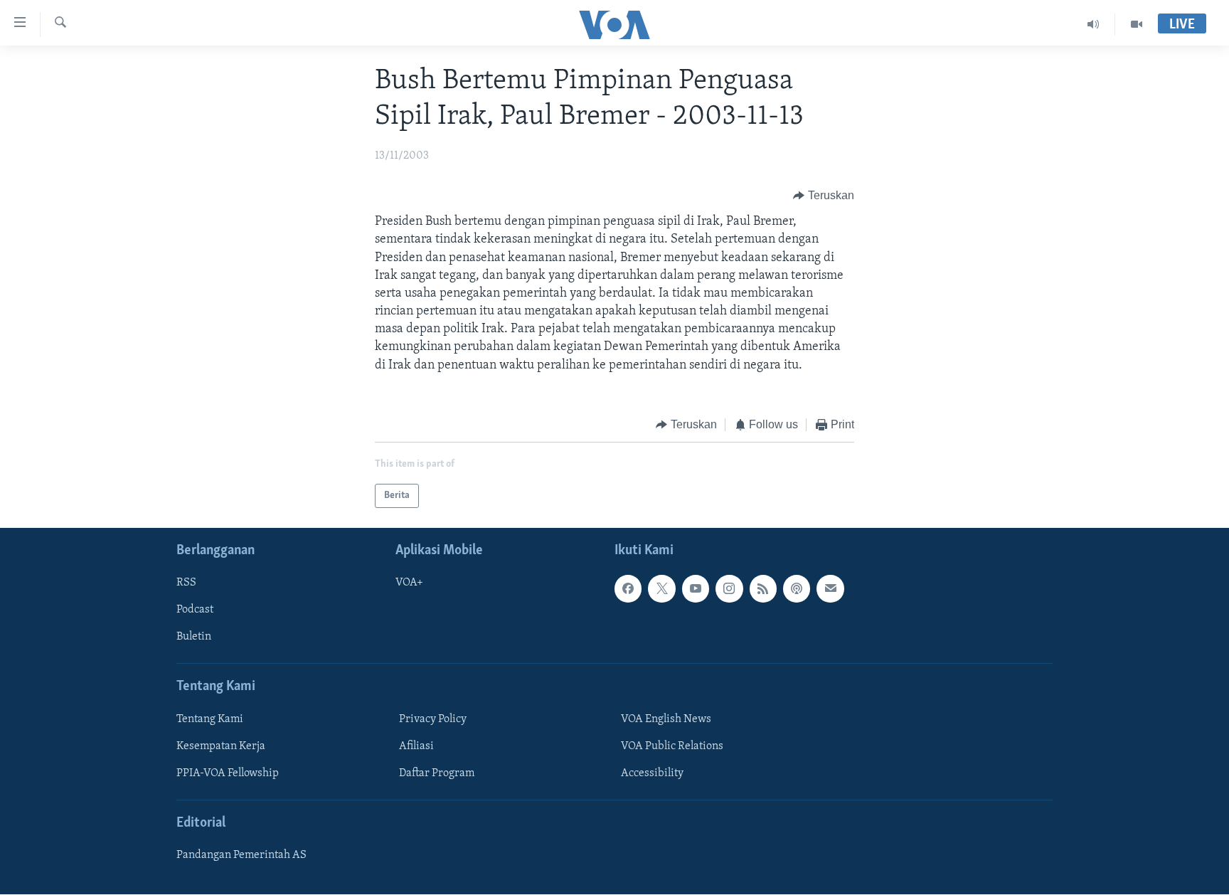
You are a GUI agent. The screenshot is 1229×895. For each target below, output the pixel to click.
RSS (186, 583)
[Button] (823, 195)
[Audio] (1093, 24)
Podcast (194, 610)
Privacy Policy (433, 719)
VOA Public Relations (672, 746)
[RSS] (763, 589)
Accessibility (652, 773)
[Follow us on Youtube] (695, 589)
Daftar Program (436, 773)
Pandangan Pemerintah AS (241, 856)
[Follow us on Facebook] (628, 589)
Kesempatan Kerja (220, 746)
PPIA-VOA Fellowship (227, 773)
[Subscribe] (830, 589)
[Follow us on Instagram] (729, 589)
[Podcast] (796, 589)
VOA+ (409, 583)
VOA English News (666, 719)
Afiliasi (416, 746)
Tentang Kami (209, 719)
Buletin (193, 637)
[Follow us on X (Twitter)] (661, 589)
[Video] (1136, 24)
